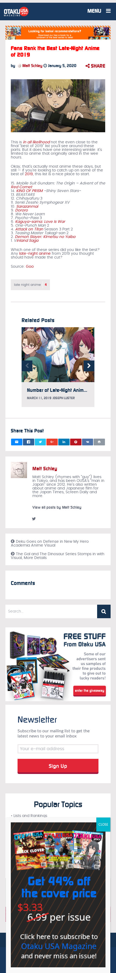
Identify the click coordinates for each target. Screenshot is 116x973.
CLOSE (103, 824)
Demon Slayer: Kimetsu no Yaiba (45, 237)
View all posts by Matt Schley (56, 507)
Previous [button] (27, 365)
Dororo (21, 210)
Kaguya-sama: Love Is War (40, 222)
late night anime (30, 285)
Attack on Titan (29, 229)
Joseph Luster (64, 398)
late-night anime (35, 254)
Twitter (34, 519)
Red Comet (21, 187)
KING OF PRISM (29, 191)
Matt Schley (31, 65)
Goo (30, 267)
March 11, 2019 (39, 398)
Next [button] (89, 365)
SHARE (97, 66)
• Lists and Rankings (29, 816)
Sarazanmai (27, 206)
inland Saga (27, 241)
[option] (58, 369)
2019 (29, 174)
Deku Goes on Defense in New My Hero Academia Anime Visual (50, 543)
